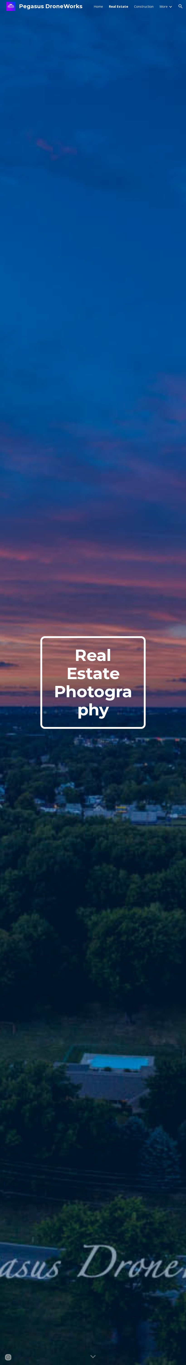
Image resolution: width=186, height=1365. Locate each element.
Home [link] (98, 6)
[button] (180, 6)
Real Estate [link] (118, 6)
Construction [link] (144, 6)
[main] (93, 682)
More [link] (163, 6)
